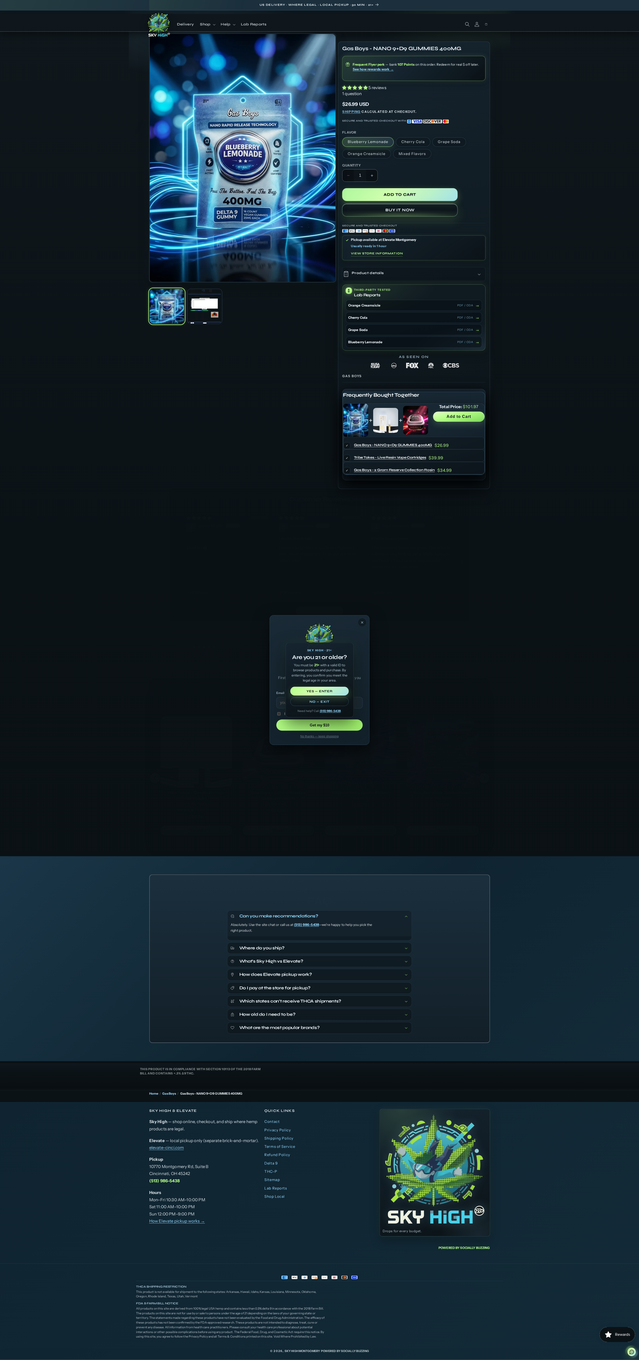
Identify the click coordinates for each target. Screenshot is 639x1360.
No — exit (319, 701)
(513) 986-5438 (330, 711)
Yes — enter (319, 691)
